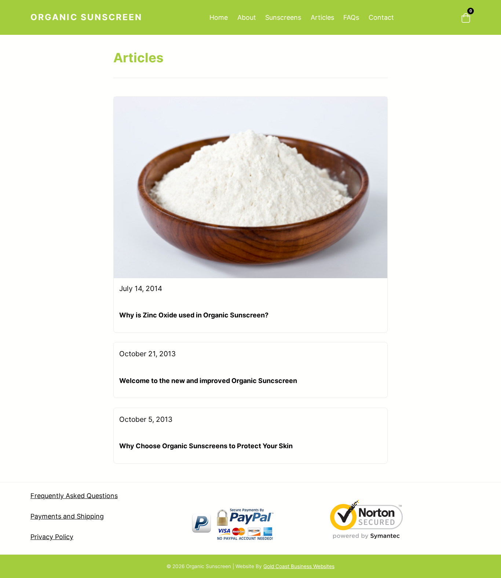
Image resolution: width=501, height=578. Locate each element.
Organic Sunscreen (86, 17)
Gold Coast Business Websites (298, 566)
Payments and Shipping (67, 516)
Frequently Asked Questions (74, 496)
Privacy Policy (51, 537)
